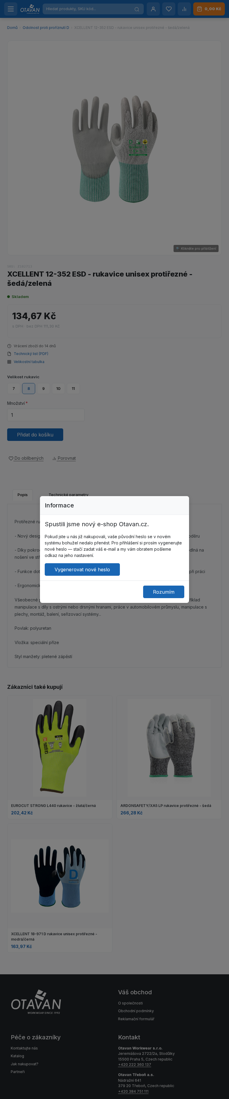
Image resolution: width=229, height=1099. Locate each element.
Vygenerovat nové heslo (82, 569)
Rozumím (163, 592)
